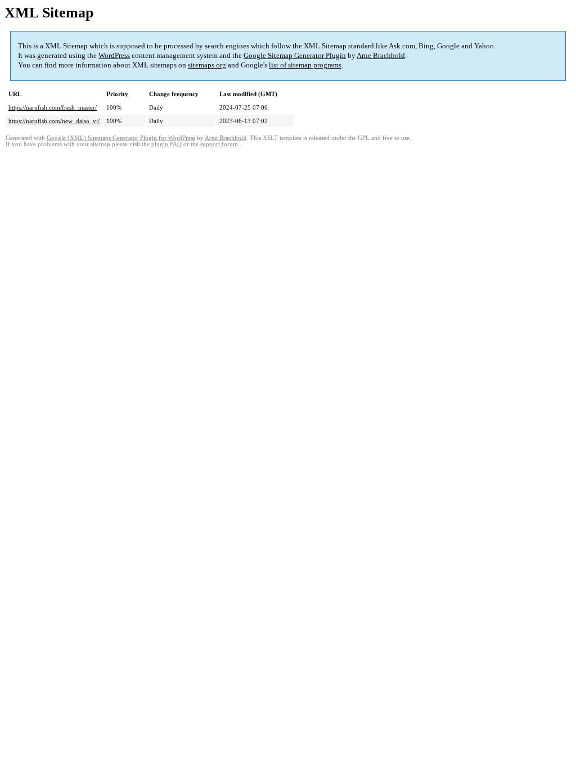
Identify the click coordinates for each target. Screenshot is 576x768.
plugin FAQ (166, 144)
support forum (219, 144)
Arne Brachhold (381, 55)
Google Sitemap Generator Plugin (295, 55)
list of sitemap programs (305, 65)
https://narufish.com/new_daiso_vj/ (54, 121)
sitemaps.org (207, 65)
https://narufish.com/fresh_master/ (52, 107)
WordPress (114, 55)
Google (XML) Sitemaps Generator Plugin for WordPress (121, 138)
